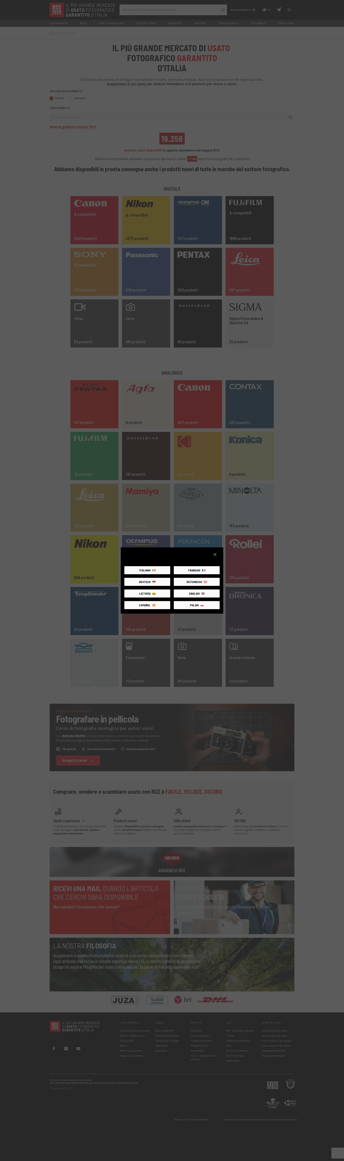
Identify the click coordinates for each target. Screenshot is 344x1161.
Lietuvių (144, 593)
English (194, 593)
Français (194, 570)
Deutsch (144, 582)
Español (144, 605)
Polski (194, 605)
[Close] (215, 554)
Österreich (194, 582)
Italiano (144, 570)
